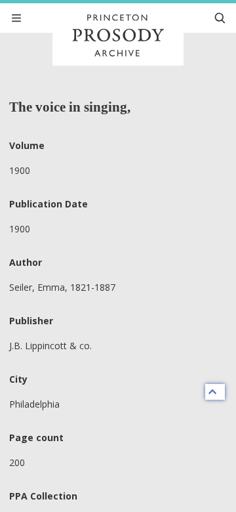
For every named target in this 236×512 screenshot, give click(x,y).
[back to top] (215, 392)
